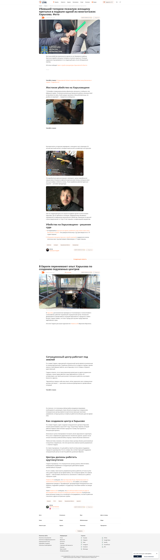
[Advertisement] (69, 73)
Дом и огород (104, 515)
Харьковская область (65, 245)
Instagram (85, 544)
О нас (61, 537)
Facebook (85, 547)
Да (137, 556)
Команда (62, 547)
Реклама (62, 543)
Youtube (85, 538)
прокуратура (75, 245)
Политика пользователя (45, 537)
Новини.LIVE (74, 323)
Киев (40, 520)
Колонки (87, 2)
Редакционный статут (44, 541)
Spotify (105, 542)
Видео (94, 2)
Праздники (103, 525)
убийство (49, 245)
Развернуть (80, 531)
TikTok (105, 538)
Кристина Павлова (54, 506)
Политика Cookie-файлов (45, 545)
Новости (63, 2)
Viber (84, 542)
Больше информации (149, 556)
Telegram (85, 540)
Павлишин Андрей (54, 250)
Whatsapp (85, 549)
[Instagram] (50, 508)
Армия (69, 2)
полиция (56, 245)
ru (116, 2)
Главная (40, 5)
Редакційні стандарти (44, 543)
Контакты (62, 541)
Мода (101, 520)
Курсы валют (63, 549)
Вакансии (62, 539)
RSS (105, 547)
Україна (56, 2)
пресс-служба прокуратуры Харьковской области (72, 65)
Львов (61, 520)
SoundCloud (107, 544)
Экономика (75, 2)
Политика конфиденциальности (47, 539)
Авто (40, 515)
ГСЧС (55, 501)
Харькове (50, 313)
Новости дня (42, 525)
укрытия (78, 501)
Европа (60, 501)
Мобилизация (84, 520)
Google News (107, 540)
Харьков (45, 5)
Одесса (61, 525)
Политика (82, 525)
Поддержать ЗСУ (109, 2)
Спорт (81, 2)
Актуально (62, 515)
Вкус (81, 515)
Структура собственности (66, 545)
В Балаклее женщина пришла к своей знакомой (61, 237)
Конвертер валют (64, 551)
